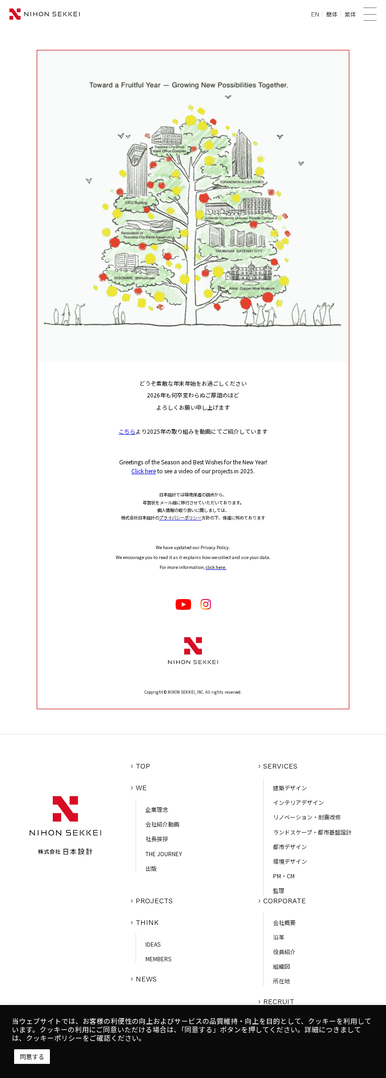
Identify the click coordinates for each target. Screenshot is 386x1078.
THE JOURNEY (163, 854)
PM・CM (284, 876)
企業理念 (156, 809)
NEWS (146, 979)
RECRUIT (278, 1001)
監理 (278, 890)
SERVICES (280, 766)
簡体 (332, 14)
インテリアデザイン (298, 802)
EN (315, 14)
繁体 (350, 14)
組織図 (281, 966)
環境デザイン (290, 861)
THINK (147, 922)
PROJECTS (154, 901)
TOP (143, 766)
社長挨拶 (156, 839)
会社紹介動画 (162, 824)
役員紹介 (284, 952)
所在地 (281, 981)
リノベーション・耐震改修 (307, 817)
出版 (151, 868)
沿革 (278, 937)
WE (141, 788)
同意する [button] (32, 1056)
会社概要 (284, 922)
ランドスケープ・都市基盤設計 (312, 832)
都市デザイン (290, 847)
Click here (143, 471)
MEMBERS (158, 959)
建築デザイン (290, 788)
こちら (127, 431)
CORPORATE (284, 901)
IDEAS (153, 944)
